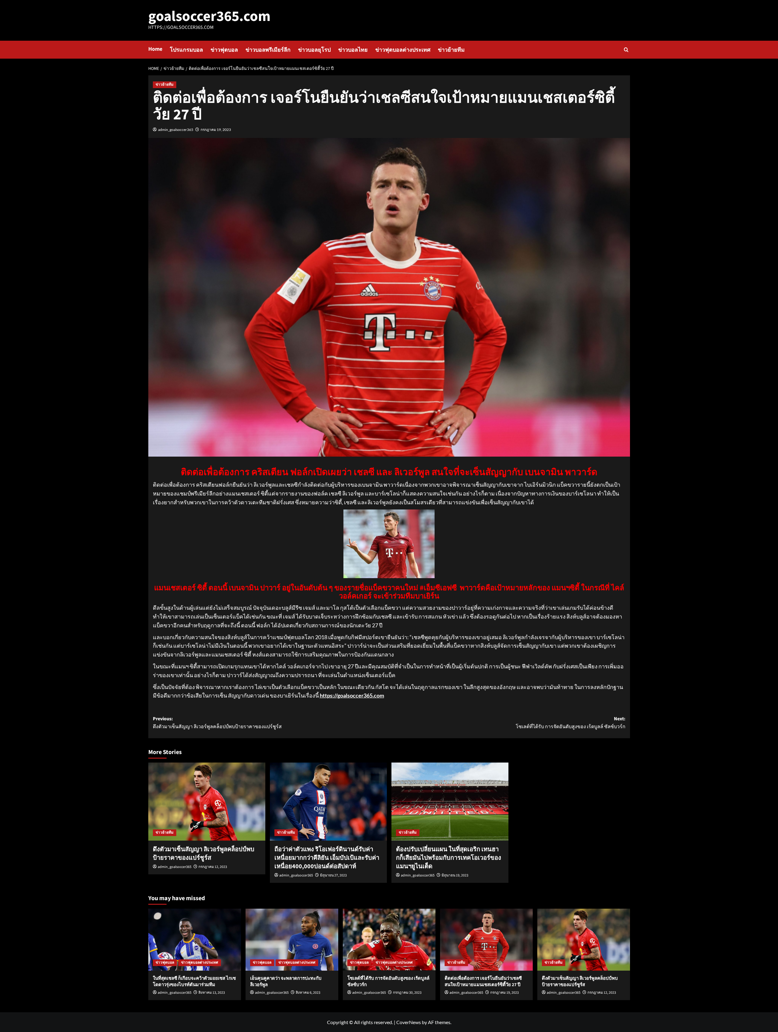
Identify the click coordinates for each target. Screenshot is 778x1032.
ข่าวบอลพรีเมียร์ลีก (268, 50)
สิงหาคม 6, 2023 (308, 992)
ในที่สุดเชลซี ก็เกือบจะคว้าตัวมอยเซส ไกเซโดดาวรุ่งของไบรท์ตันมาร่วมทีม (194, 981)
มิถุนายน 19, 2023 (455, 875)
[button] (626, 49)
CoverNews (408, 1022)
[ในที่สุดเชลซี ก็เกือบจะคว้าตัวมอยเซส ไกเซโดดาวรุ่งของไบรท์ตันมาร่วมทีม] (194, 939)
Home (155, 49)
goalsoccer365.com (209, 16)
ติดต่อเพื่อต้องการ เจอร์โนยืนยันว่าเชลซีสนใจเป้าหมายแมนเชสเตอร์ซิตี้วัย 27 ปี (483, 981)
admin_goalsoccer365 (175, 129)
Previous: (217, 722)
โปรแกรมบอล (186, 50)
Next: (570, 722)
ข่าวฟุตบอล (224, 50)
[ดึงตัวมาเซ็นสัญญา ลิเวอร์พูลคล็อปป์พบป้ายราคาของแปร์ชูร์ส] (206, 802)
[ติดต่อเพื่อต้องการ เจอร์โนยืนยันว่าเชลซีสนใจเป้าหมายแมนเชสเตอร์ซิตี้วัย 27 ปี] (486, 939)
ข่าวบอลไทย (353, 50)
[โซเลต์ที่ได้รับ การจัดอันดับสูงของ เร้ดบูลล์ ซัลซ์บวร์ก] (389, 939)
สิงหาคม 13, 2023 (211, 992)
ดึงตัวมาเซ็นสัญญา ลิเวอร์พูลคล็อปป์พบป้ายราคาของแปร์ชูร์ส (203, 853)
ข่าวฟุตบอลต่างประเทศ (402, 50)
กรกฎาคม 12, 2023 (212, 866)
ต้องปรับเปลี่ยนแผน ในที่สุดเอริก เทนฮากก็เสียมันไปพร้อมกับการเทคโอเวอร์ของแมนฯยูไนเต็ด (448, 858)
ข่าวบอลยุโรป (314, 50)
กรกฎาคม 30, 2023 (407, 992)
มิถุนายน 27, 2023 (333, 875)
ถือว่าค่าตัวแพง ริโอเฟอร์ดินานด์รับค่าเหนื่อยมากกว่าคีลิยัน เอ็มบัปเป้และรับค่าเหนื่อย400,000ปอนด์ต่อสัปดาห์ (326, 858)
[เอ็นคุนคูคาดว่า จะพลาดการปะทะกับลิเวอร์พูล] (292, 939)
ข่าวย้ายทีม (451, 50)
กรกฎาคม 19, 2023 (216, 129)
